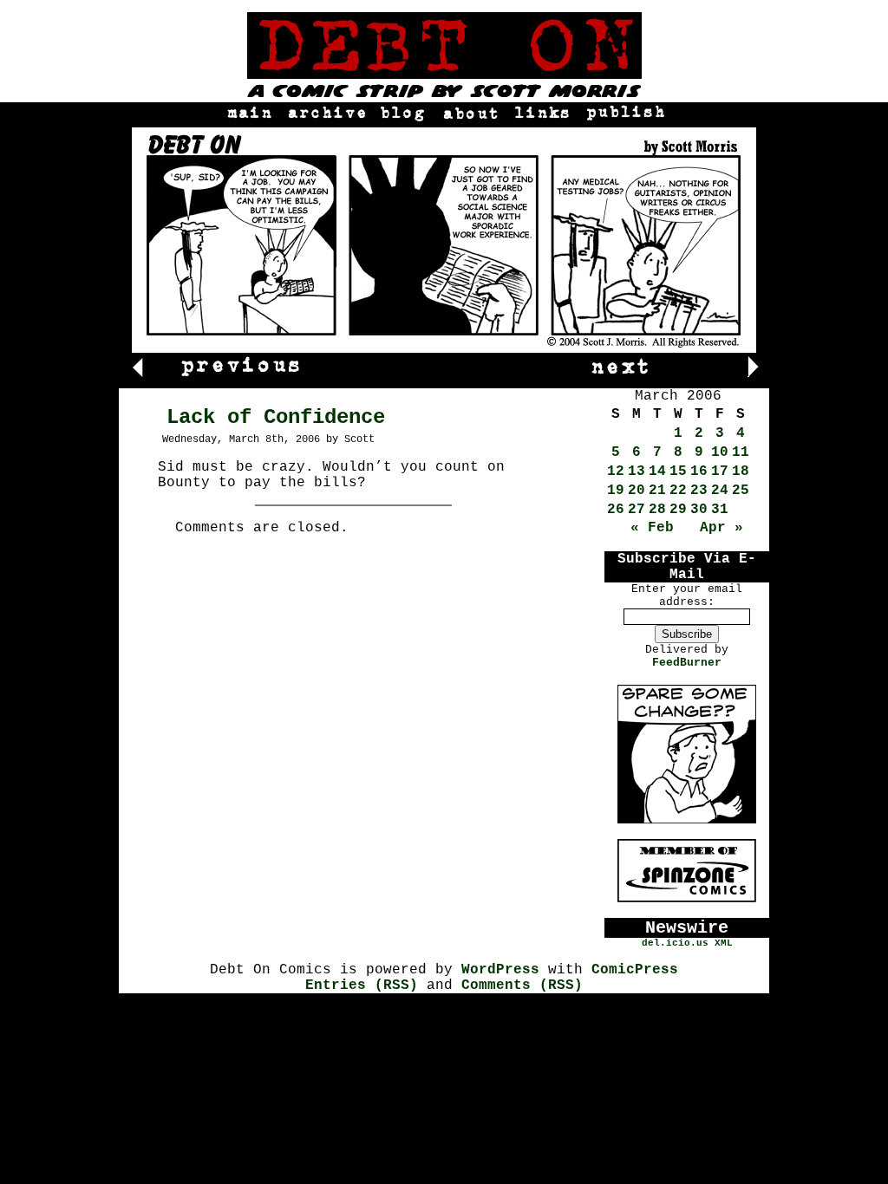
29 (678, 509)
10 (719, 452)
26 (615, 509)
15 (678, 471)
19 (615, 490)
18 (740, 471)
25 (740, 490)
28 (657, 509)
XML (724, 943)
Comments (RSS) (522, 985)
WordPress (500, 970)
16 (699, 471)
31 (719, 509)
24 (719, 490)
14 (657, 471)
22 (678, 490)
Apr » (721, 528)
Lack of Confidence (275, 417)
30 (699, 509)
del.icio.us (675, 943)
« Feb (652, 528)
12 (615, 471)
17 (719, 471)
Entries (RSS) (361, 985)
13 (636, 471)
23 (699, 490)
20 (636, 490)
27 (636, 509)
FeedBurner (687, 662)
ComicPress (634, 970)
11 (740, 452)
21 (657, 490)
